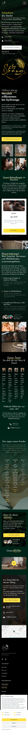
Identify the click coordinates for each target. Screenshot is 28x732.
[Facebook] (3, 659)
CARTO (24, 637)
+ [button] (3, 627)
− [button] (3, 629)
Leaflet (10, 637)
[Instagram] (6, 659)
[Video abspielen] (14, 563)
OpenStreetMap (15, 637)
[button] (14, 631)
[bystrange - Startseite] (4, 3)
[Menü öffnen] (24, 3)
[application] (14, 631)
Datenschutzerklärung (6, 729)
